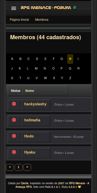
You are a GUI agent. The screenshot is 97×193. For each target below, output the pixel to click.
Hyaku (29, 153)
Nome (29, 91)
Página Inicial (19, 20)
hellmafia (32, 120)
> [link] (27, 167)
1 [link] (18, 167)
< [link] (10, 167)
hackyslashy (35, 104)
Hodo (29, 137)
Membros (41, 20)
